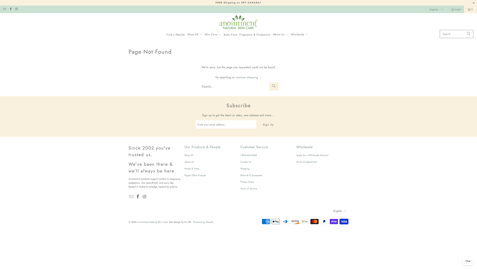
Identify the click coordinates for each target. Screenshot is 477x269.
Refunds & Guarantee (251, 175)
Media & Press (191, 168)
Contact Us (245, 162)
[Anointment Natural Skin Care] (238, 22)
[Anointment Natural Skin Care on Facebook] (10, 9)
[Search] (468, 34)
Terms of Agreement (306, 162)
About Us (189, 162)
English (434, 9)
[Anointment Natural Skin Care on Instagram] (16, 9)
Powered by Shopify (203, 222)
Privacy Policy (247, 182)
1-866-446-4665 (248, 155)
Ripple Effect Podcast (195, 175)
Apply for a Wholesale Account (312, 155)
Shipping (244, 168)
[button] (195, 34)
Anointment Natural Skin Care (152, 222)
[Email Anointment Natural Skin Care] (4, 9)
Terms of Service (248, 188)
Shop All (188, 155)
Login (458, 9)
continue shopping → (249, 77)
